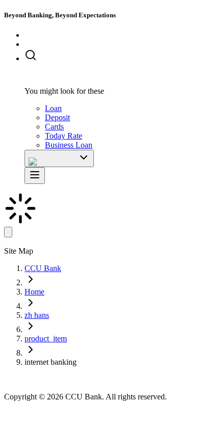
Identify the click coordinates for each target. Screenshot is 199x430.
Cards (54, 126)
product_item (45, 338)
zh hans (36, 315)
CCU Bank (42, 268)
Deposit (57, 117)
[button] (109, 56)
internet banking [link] (50, 362)
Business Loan (68, 145)
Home (34, 291)
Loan (53, 108)
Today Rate (63, 135)
